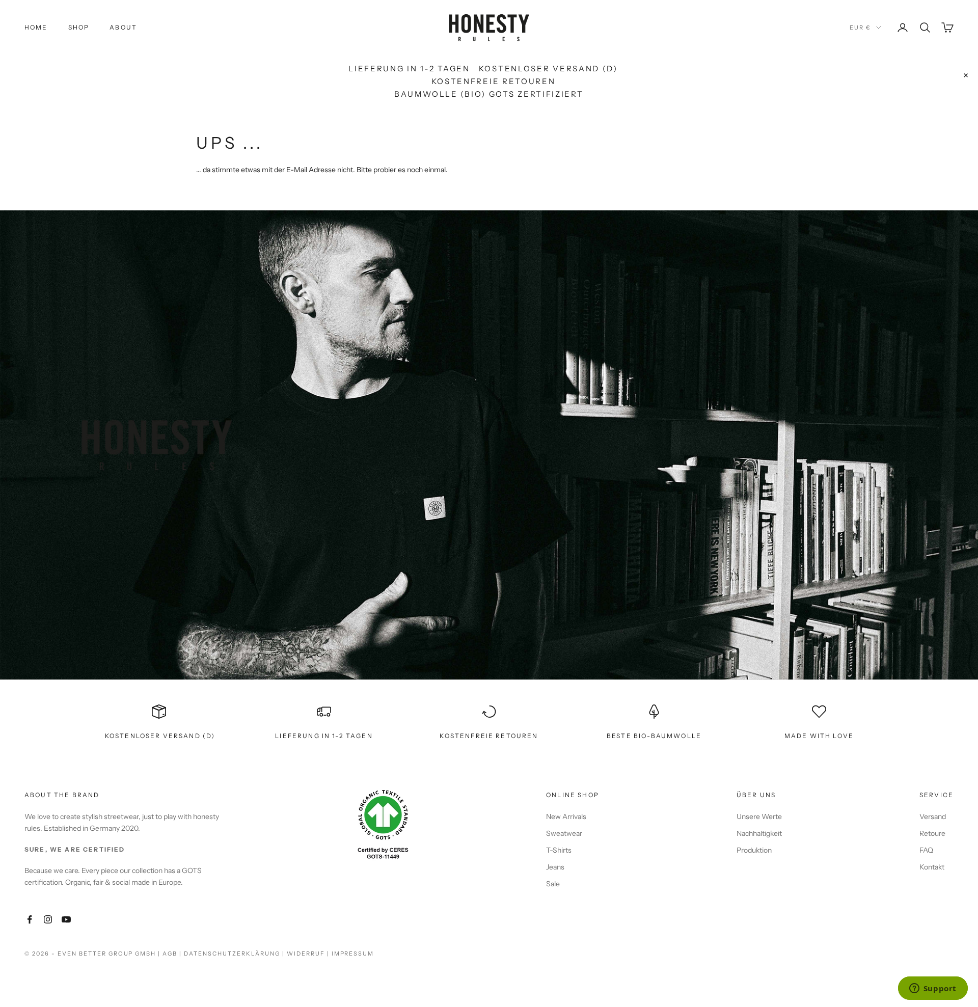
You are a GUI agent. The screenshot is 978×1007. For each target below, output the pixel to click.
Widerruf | (309, 953)
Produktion (754, 850)
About (123, 27)
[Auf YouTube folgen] (66, 919)
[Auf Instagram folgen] (48, 919)
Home (36, 27)
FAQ (926, 850)
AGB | (173, 953)
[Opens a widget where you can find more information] (933, 989)
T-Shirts (559, 850)
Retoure (932, 833)
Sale (553, 883)
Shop (79, 27)
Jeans (555, 867)
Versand (932, 816)
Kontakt (931, 867)
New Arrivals (566, 816)
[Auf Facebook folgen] (29, 919)
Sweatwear (564, 833)
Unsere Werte (759, 816)
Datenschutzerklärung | (235, 953)
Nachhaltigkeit (759, 833)
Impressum (353, 953)
